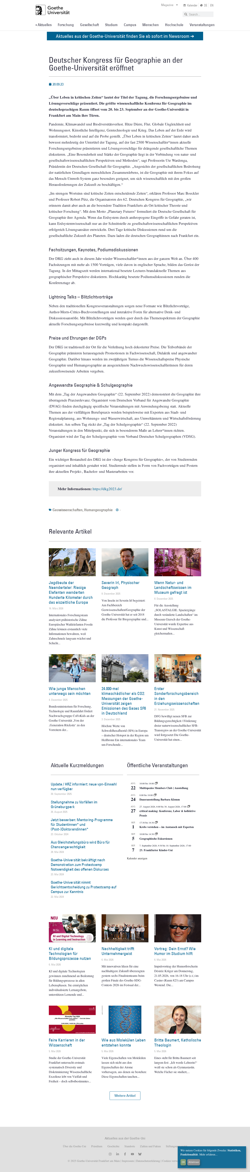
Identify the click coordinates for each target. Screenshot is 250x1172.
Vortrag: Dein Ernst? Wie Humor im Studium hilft (175, 951)
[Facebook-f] (125, 1154)
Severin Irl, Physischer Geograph (120, 585)
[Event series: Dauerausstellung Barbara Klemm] (155, 795)
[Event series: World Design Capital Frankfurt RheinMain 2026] (188, 806)
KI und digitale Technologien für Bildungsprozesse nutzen (70, 953)
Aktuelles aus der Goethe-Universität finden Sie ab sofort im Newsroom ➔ (125, 36)
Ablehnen (193, 1162)
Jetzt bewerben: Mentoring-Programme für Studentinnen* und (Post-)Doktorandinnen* (82, 824)
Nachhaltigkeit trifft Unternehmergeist (118, 951)
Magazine (167, 5)
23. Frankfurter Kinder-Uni (156, 850)
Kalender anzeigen (137, 858)
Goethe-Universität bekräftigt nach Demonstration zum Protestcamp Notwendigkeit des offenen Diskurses (80, 864)
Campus (130, 24)
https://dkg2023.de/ (107, 488)
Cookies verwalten (172, 1161)
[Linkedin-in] (117, 1154)
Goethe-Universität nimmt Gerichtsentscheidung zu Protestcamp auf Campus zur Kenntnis (83, 887)
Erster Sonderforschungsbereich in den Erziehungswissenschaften (176, 696)
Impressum (127, 1161)
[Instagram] (110, 1154)
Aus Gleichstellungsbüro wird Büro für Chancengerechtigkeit (80, 844)
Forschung (66, 24)
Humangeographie (98, 509)
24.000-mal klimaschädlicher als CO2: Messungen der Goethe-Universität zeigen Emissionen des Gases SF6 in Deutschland (124, 701)
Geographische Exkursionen (155, 839)
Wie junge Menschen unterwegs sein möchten (70, 691)
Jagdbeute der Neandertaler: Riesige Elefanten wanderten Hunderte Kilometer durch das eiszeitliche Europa (71, 592)
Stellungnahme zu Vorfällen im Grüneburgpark (74, 804)
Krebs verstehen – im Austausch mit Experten (166, 827)
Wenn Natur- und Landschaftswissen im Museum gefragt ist (172, 587)
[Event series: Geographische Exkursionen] (156, 834)
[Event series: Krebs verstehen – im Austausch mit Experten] (156, 822)
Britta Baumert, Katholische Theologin (177, 1042)
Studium (111, 24)
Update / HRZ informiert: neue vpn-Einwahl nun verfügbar (84, 786)
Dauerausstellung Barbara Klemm (159, 799)
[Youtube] (132, 1154)
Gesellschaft (89, 24)
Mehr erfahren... (208, 1154)
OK (183, 1162)
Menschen (150, 24)
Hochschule (174, 24)
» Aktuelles (43, 24)
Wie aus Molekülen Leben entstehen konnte (124, 1042)
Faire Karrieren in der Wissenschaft (67, 1042)
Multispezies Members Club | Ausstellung (163, 788)
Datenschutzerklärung (148, 1161)
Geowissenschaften (68, 509)
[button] (125, 1095)
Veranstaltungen (202, 24)
